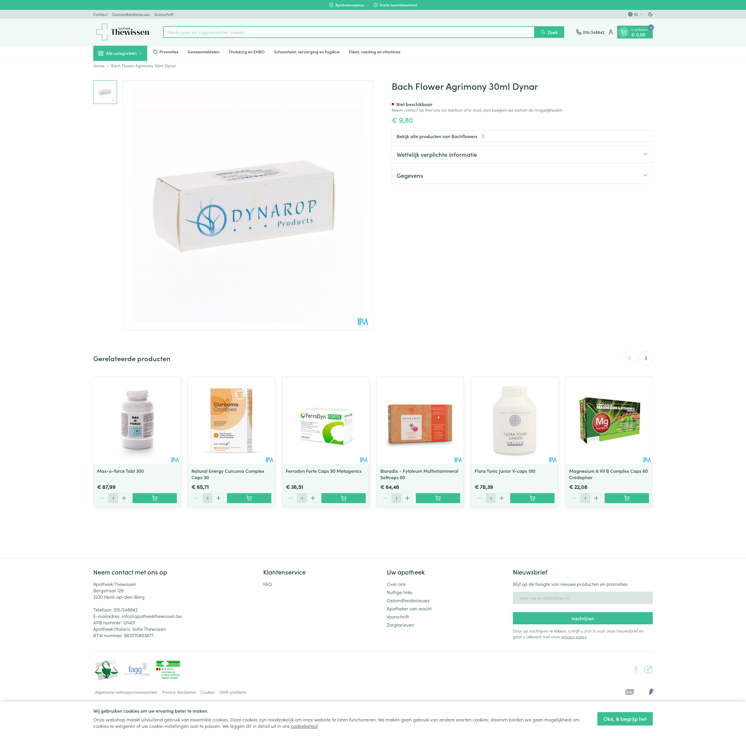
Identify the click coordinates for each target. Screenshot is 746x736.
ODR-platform (232, 692)
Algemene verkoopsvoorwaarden (126, 692)
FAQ (267, 584)
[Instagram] (648, 669)
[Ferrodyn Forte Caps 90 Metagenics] (325, 420)
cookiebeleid (304, 726)
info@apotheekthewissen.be (152, 616)
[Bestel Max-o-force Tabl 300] (155, 498)
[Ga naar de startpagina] (122, 32)
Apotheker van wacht (409, 608)
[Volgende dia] (646, 358)
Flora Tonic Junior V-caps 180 (505, 471)
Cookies (208, 692)
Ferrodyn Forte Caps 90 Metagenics (324, 471)
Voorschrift (163, 14)
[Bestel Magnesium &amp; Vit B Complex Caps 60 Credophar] (627, 498)
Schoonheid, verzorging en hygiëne (307, 52)
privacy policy (574, 637)
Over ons (396, 584)
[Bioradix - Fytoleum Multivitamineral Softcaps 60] (420, 420)
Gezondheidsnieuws (131, 14)
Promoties (168, 52)
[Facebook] (636, 669)
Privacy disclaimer (179, 692)
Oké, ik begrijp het (625, 718)
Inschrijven (582, 618)
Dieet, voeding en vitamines (374, 52)
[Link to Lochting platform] (651, 691)
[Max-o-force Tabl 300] (137, 420)
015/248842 (126, 609)
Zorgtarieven (400, 624)
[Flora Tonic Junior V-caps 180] (514, 420)
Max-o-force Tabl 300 (120, 471)
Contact (100, 14)
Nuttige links (399, 592)
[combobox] (349, 32)
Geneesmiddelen (203, 52)
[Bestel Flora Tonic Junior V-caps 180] (532, 498)
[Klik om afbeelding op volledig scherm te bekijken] (248, 205)
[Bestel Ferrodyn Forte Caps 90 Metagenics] (343, 498)
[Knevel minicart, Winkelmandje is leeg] (623, 32)
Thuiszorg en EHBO (247, 52)
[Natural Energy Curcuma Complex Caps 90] (231, 420)
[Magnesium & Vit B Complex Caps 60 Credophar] (609, 420)
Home (99, 65)
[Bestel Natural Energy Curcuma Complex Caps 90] (249, 498)
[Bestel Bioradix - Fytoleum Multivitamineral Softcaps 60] (438, 498)
